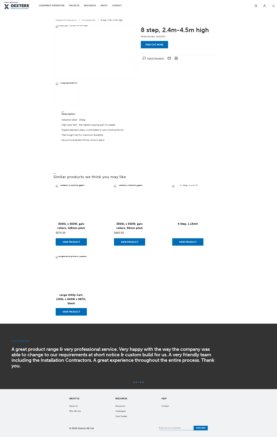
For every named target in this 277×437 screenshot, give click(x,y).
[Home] (16, 6)
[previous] (5, 356)
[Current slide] (138, 382)
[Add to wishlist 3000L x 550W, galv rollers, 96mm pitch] (140, 190)
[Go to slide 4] (140, 382)
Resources (121, 398)
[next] (271, 356)
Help (164, 398)
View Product (71, 242)
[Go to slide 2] (136, 382)
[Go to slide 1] (133, 382)
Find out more (154, 44)
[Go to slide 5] (143, 382)
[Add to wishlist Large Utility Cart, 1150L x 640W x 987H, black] (81, 261)
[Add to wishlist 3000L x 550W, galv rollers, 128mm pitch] (81, 190)
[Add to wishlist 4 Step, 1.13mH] (198, 190)
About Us (74, 398)
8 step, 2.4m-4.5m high (111, 20)
